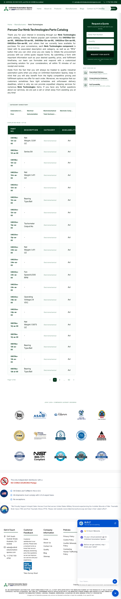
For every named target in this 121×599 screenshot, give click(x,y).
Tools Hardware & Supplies (49, 114)
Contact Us (91, 9)
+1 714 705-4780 (111, 2)
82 (69, 380)
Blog (45, 553)
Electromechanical (49, 111)
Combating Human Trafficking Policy (70, 551)
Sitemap (101, 9)
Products (57, 9)
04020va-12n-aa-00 (14, 200)
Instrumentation (32, 114)
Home (39, 9)
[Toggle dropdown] (62, 8)
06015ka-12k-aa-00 (14, 347)
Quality (46, 549)
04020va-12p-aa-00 (14, 225)
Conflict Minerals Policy (69, 544)
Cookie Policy (68, 540)
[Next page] (74, 380)
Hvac (12, 114)
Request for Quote (100, 54)
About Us (47, 9)
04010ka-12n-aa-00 (14, 140)
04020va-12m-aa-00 (14, 175)
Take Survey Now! (31, 573)
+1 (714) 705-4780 (12, 557)
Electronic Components (66, 111)
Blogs (82, 9)
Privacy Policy (68, 536)
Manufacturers (71, 9)
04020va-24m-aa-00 (14, 250)
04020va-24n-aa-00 (14, 275)
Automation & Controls (17, 111)
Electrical (30, 111)
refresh (115, 523)
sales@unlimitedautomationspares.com (87, 2)
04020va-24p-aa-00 (14, 300)
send (115, 581)
